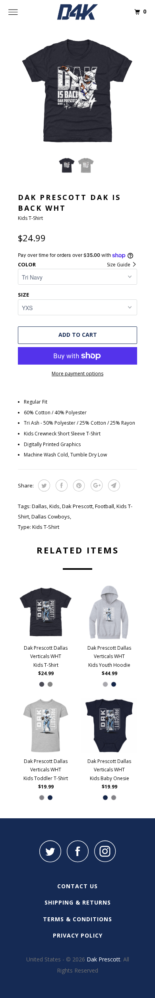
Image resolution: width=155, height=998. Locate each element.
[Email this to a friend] (113, 485)
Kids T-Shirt (45, 526)
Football (104, 506)
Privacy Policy (78, 935)
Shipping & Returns (78, 902)
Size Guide (119, 264)
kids (54, 506)
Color (27, 264)
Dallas (39, 506)
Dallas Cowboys (50, 516)
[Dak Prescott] (77, 12)
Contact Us (77, 886)
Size (23, 294)
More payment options (77, 373)
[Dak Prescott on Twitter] (50, 851)
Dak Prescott (77, 506)
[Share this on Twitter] (43, 485)
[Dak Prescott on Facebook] (77, 851)
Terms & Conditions (77, 919)
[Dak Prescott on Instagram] (105, 851)
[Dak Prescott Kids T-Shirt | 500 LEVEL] (77, 91)
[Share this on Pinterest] (78, 485)
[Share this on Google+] (96, 485)
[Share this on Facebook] (61, 485)
